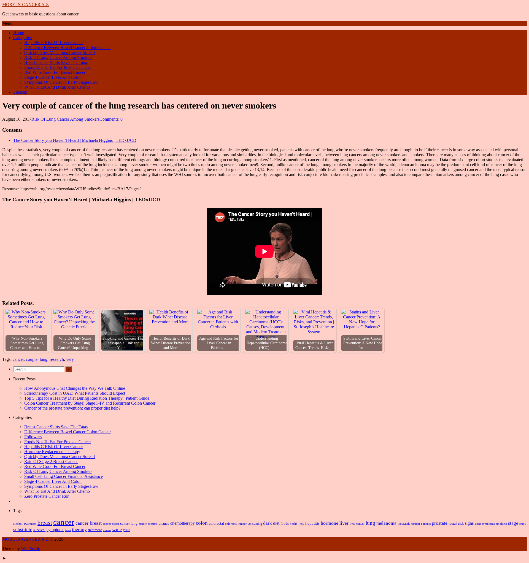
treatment (95, 530)
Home (18, 32)
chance (164, 523)
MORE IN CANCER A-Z (25, 4)
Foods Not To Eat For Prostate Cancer (57, 67)
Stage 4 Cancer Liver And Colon (53, 77)
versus (107, 530)
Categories (22, 37)
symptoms (55, 529)
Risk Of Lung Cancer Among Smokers (58, 57)
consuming (255, 524)
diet (276, 523)
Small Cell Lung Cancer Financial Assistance (63, 476)
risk (461, 523)
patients (426, 523)
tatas (68, 530)
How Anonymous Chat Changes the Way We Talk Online (74, 388)
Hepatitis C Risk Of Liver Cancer (53, 42)
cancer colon (111, 523)
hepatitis (312, 523)
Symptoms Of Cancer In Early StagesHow (61, 82)
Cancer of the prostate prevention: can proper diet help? (72, 408)
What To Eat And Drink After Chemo (57, 87)
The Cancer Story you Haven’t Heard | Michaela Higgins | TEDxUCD (74, 140)
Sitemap (20, 92)
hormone (329, 523)
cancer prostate (148, 523)
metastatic (404, 524)
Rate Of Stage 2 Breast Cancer (51, 461)
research (57, 359)
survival (39, 530)
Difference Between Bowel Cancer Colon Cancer (67, 47)
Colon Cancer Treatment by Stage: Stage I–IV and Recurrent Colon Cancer (89, 403)
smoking (501, 523)
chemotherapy (182, 523)
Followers (33, 436)
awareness (30, 523)
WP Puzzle (30, 548)
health (294, 523)
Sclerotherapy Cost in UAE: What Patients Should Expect (74, 393)
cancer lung (128, 523)
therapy (79, 529)
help (301, 524)
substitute (22, 529)
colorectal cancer (236, 523)
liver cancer (357, 524)
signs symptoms (485, 523)
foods (284, 524)
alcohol (18, 523)
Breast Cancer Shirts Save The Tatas (56, 62)
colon (202, 523)
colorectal (216, 523)
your (126, 530)
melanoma (386, 523)
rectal (453, 524)
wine (117, 529)
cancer (18, 359)
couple (31, 359)
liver (344, 523)
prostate (439, 523)
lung (43, 359)
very (70, 359)
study (522, 523)
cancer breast (88, 523)
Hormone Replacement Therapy (52, 451)
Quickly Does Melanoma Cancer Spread (59, 52)
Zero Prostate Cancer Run (46, 496)
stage (513, 523)
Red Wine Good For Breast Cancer (54, 72)
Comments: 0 (111, 119)
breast (44, 522)
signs (469, 523)
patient (415, 523)
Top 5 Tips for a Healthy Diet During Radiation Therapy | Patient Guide (86, 398)
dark (267, 523)
